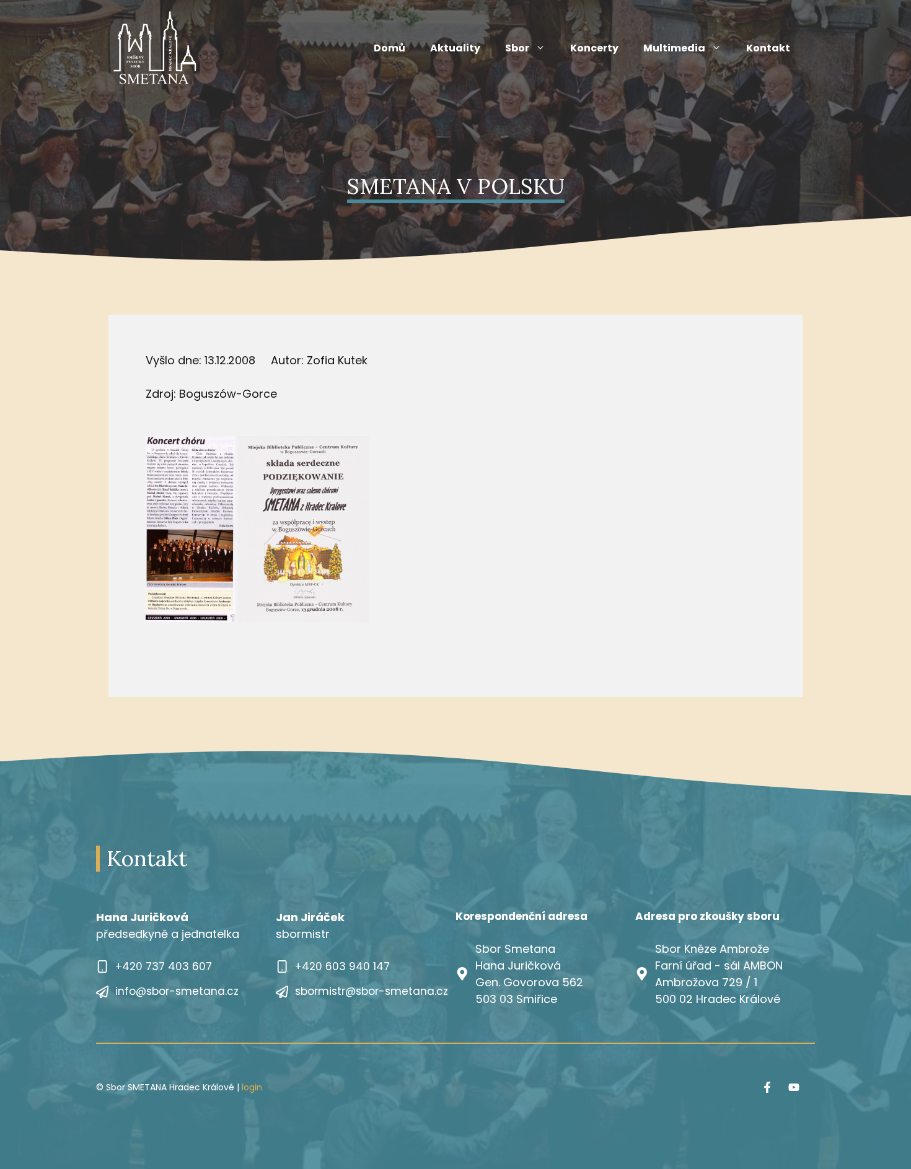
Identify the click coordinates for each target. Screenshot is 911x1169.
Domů (389, 48)
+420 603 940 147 (342, 966)
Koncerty (594, 48)
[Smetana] (154, 47)
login (252, 1087)
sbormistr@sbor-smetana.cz (371, 991)
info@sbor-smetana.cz (177, 991)
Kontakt (768, 48)
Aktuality (455, 48)
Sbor (517, 48)
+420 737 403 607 (163, 966)
